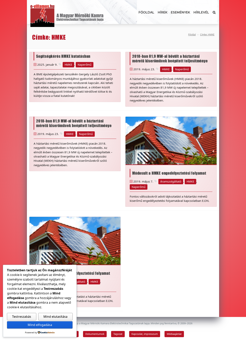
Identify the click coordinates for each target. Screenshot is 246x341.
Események (180, 12)
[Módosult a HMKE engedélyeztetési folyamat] (171, 140)
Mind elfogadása (40, 325)
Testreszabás (21, 316)
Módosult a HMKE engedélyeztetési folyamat (169, 173)
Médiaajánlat (174, 334)
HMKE (68, 64)
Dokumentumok (94, 334)
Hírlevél (201, 12)
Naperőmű (84, 64)
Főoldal (146, 12)
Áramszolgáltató (170, 181)
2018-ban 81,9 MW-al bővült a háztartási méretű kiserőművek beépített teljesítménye (170, 58)
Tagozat (117, 334)
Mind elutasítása (55, 316)
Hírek (162, 12)
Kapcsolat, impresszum (144, 334)
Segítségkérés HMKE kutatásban (63, 56)
